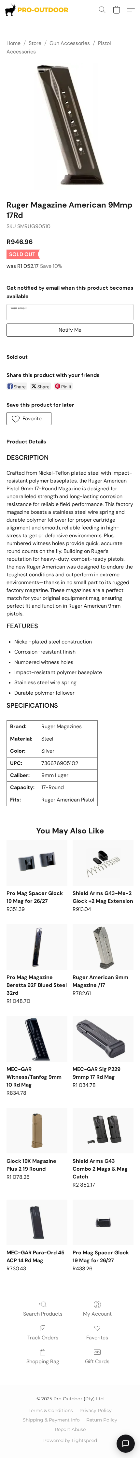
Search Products (43, 1313)
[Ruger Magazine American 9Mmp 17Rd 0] (70, 126)
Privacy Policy (95, 1410)
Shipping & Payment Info (51, 1420)
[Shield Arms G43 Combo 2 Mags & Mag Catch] (103, 1130)
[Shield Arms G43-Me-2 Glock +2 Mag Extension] (103, 863)
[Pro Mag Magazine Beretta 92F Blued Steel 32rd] (37, 947)
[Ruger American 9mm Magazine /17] (103, 947)
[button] (38, 10)
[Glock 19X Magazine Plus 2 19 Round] (37, 1130)
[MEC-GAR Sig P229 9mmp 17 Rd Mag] (103, 1039)
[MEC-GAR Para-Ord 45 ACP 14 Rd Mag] (37, 1222)
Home (14, 43)
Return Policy (101, 1420)
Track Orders (42, 1337)
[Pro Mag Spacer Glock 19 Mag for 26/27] (37, 863)
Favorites (97, 1337)
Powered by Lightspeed (70, 1440)
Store (35, 43)
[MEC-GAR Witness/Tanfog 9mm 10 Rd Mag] (37, 1039)
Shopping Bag (42, 1361)
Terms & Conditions (51, 1410)
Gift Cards (97, 1361)
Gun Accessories (69, 43)
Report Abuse (70, 1429)
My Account (97, 1313)
